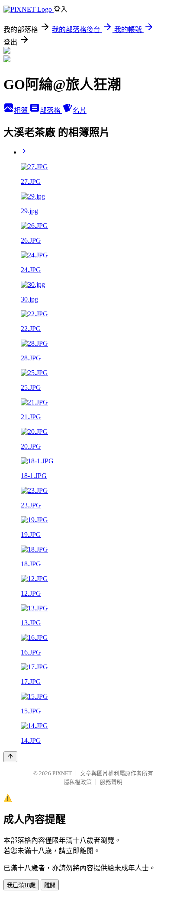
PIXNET (62, 773)
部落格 (51, 110)
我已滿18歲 (21, 885)
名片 (80, 110)
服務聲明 (111, 782)
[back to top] (10, 756)
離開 (49, 885)
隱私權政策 (78, 782)
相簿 (21, 110)
